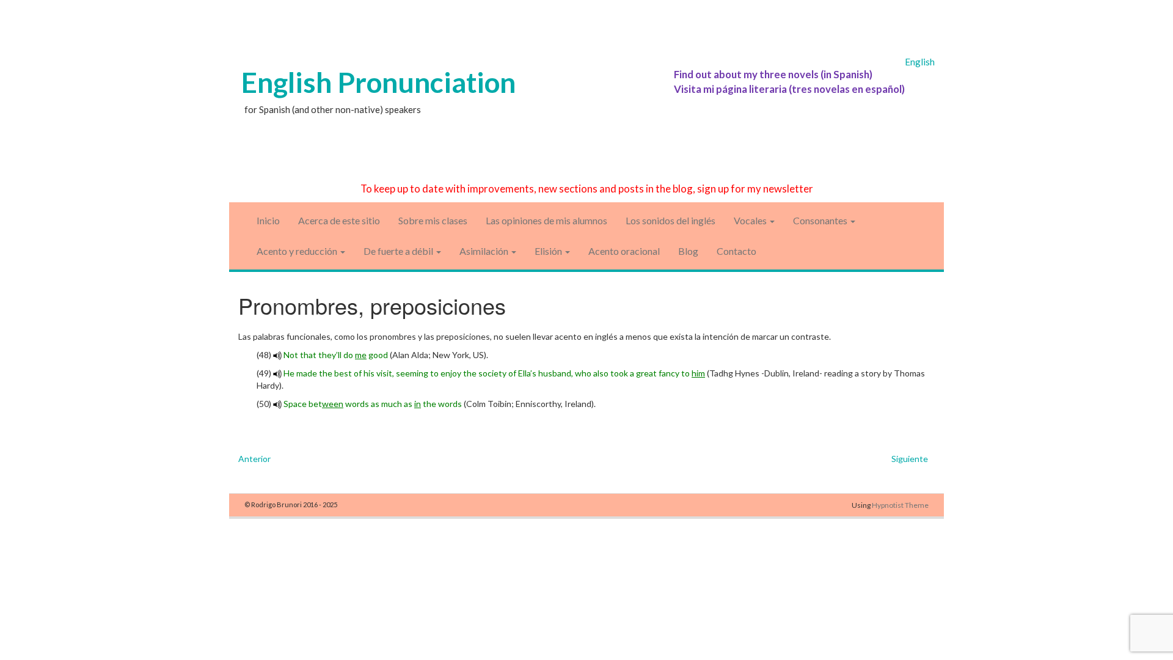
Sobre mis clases (432, 220)
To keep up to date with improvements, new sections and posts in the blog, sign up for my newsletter (586, 188)
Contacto (736, 251)
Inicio (268, 220)
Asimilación (484, 251)
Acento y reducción (298, 251)
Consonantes (821, 220)
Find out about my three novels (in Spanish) (773, 74)
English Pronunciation (378, 82)
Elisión (549, 251)
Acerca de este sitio (339, 220)
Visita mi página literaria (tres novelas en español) (789, 88)
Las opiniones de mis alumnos (546, 220)
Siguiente (909, 458)
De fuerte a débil (399, 251)
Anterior (254, 458)
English (920, 61)
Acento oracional (624, 251)
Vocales (751, 220)
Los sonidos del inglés (670, 220)
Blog (688, 251)
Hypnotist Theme (900, 505)
